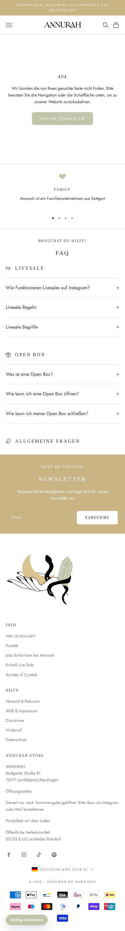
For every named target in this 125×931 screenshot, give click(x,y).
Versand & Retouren (23, 701)
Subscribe (97, 517)
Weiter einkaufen (62, 118)
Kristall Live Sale (19, 665)
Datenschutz (16, 740)
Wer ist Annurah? (21, 636)
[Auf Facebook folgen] (9, 855)
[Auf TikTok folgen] (39, 855)
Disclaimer (15, 720)
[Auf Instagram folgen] (24, 855)
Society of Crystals (22, 675)
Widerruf (14, 730)
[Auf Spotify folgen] (54, 855)
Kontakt (12, 645)
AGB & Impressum (22, 711)
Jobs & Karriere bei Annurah (30, 655)
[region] (62, 190)
